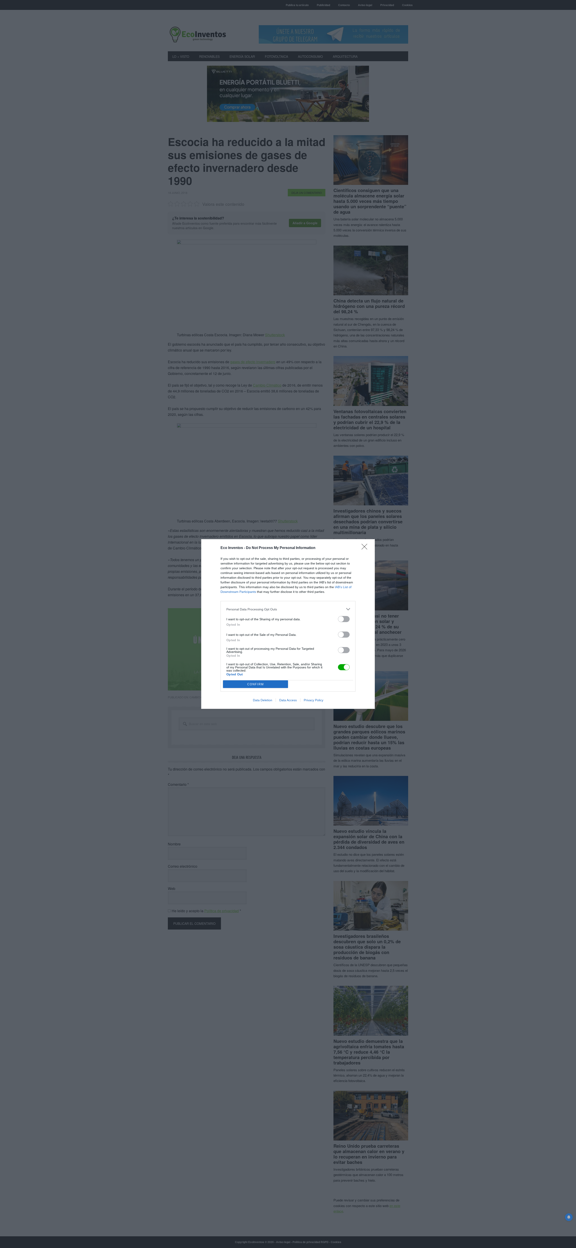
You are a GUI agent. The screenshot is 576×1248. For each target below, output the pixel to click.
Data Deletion (262, 700)
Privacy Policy (313, 700)
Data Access (288, 700)
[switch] (344, 619)
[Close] (366, 548)
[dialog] (288, 624)
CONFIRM (255, 684)
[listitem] (288, 609)
